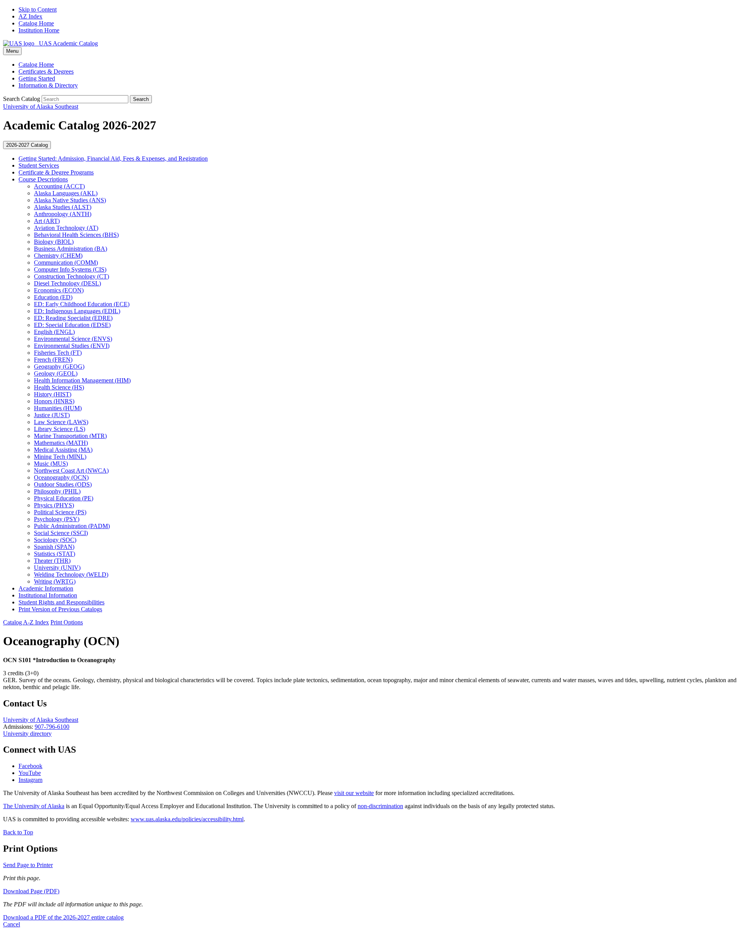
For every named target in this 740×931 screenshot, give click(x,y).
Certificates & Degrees (46, 71)
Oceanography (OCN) (61, 477)
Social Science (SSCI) (61, 533)
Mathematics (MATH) (61, 442)
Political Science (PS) (60, 512)
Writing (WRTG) (55, 581)
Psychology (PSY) (56, 519)
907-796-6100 (52, 726)
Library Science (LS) (59, 429)
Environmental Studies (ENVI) (71, 345)
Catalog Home (36, 23)
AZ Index (30, 16)
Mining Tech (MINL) (60, 456)
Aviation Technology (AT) (66, 228)
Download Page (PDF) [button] (31, 891)
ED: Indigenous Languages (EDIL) (77, 311)
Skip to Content (37, 9)
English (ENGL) (54, 332)
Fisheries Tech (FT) (58, 352)
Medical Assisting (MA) (63, 449)
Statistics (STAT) (54, 553)
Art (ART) (47, 221)
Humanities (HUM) (58, 408)
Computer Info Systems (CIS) (70, 269)
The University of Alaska (33, 806)
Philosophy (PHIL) (57, 491)
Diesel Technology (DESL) (67, 283)
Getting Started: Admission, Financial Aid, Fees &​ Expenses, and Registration (113, 158)
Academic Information (45, 588)
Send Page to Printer (28, 865)
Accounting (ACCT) (59, 186)
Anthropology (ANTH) (62, 214)
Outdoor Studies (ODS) (63, 484)
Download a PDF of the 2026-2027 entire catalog (63, 917)
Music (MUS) (51, 463)
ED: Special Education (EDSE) (72, 325)
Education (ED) (53, 297)
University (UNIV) (57, 567)
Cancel (11, 924)
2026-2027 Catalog (27, 145)
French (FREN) (53, 359)
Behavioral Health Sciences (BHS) (76, 234)
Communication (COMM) (66, 262)
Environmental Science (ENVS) (73, 338)
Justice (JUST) (52, 415)
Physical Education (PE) (63, 498)
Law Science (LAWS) (61, 422)
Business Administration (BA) (70, 248)
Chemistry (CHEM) (58, 255)
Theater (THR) (52, 560)
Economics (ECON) (59, 290)
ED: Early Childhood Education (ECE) (82, 304)
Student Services (38, 165)
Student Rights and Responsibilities (61, 602)
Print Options (66, 622)
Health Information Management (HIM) (82, 380)
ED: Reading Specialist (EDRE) (73, 318)
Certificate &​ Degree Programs (56, 172)
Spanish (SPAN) (54, 547)
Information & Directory (48, 85)
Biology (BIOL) (54, 241)
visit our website (354, 793)
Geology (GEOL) (55, 373)
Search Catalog (21, 99)
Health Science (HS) (59, 387)
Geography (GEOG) (59, 366)
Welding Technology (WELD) (71, 574)
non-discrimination (380, 806)
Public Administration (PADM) (72, 526)
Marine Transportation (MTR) (70, 436)
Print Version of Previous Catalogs (60, 609)
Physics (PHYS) (54, 505)
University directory (27, 733)
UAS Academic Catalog (66, 43)
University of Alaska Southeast (40, 719)
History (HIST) (52, 394)
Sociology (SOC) (55, 540)
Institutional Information (47, 595)
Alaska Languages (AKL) (66, 193)
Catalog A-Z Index (26, 622)
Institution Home (38, 30)
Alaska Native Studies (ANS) (70, 200)
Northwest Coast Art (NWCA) (71, 470)
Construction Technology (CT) (71, 276)
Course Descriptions (43, 179)
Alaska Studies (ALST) (62, 207)
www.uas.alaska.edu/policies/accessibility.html (187, 819)
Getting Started (36, 78)
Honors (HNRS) (54, 401)
